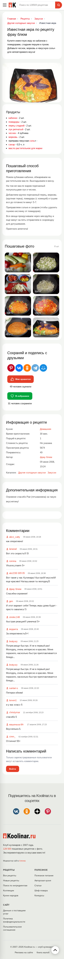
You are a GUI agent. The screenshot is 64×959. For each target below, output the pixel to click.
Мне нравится (23, 379)
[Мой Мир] (43, 368)
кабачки (13, 118)
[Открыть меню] (4, 5)
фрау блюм (15, 589)
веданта (13, 629)
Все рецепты (9, 875)
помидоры (14, 121)
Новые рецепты (11, 880)
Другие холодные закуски (32, 472)
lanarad (13, 549)
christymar (14, 712)
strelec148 (14, 617)
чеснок (12, 133)
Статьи (37, 885)
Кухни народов (10, 895)
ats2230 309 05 (17, 573)
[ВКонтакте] (19, 368)
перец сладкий (16, 125)
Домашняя (45, 429)
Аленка (22, 861)
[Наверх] (55, 950)
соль (32, 140)
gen (11, 601)
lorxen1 (13, 700)
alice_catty (14, 537)
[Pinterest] (11, 368)
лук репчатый (16, 129)
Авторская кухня (42, 880)
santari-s (13, 688)
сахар (12, 144)
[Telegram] (35, 368)
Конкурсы (39, 895)
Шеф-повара (41, 890)
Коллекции (8, 890)
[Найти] (58, 5)
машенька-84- (16, 724)
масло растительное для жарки (25, 148)
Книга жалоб (43, 952)
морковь (13, 137)
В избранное (22, 396)
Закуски (52, 472)
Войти (12, 769)
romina (12, 561)
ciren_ (12, 736)
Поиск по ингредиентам (15, 885)
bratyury (13, 641)
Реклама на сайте (24, 952)
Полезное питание (43, 875)
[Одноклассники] (27, 368)
